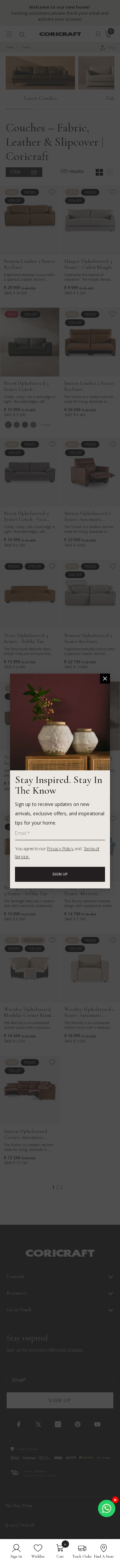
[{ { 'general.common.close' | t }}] (105, 679)
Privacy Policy (60, 849)
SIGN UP (60, 874)
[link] (16, 1550)
